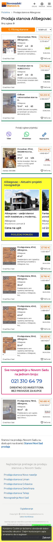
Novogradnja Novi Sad (16, 497)
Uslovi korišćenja (26, 517)
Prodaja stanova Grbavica (18, 484)
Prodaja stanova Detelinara (19, 488)
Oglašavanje (26, 508)
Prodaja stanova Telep (16, 493)
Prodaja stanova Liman (16, 479)
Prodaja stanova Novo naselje (20, 474)
